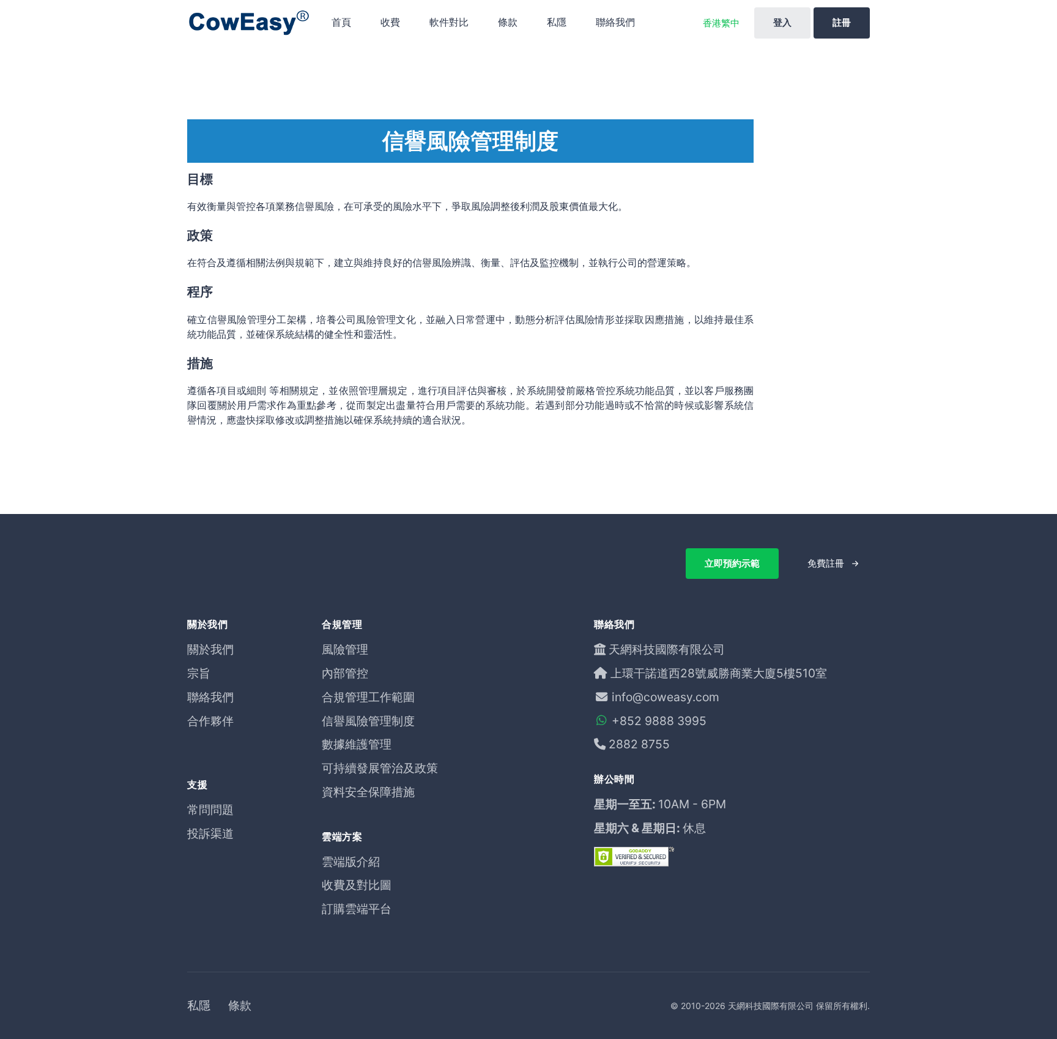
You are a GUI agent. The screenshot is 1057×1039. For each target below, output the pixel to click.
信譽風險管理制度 (368, 720)
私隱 (556, 22)
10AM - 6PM (692, 804)
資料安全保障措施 (368, 791)
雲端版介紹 (351, 861)
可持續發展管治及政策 (380, 768)
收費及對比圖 (356, 884)
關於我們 (210, 649)
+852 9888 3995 (659, 720)
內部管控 (345, 673)
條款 (507, 22)
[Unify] (248, 23)
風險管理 (345, 649)
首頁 (341, 22)
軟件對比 (449, 22)
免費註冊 (825, 563)
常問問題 (210, 809)
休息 (694, 828)
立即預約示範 (732, 563)
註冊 (842, 22)
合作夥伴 (210, 720)
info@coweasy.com (665, 697)
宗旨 (198, 673)
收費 (390, 22)
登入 (782, 22)
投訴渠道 (210, 833)
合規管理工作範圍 (368, 697)
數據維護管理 (356, 744)
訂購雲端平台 (356, 908)
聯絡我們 (615, 22)
